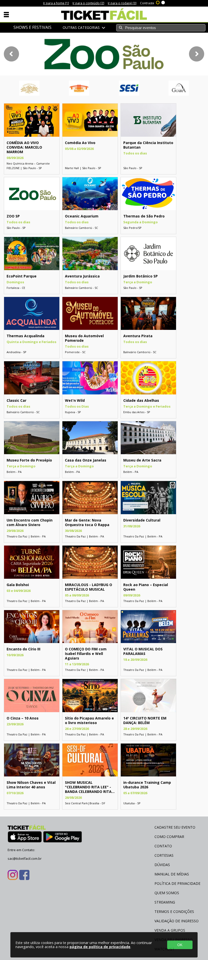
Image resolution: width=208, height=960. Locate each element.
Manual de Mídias (171, 874)
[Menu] (6, 14)
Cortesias (164, 855)
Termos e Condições (174, 911)
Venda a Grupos (169, 930)
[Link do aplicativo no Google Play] (62, 837)
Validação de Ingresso (176, 920)
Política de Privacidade (177, 883)
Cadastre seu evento (174, 827)
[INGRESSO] (31, 135)
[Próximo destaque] (196, 54)
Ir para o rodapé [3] (122, 3)
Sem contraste (163, 2)
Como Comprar (169, 836)
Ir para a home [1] (56, 3)
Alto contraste (158, 2)
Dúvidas (162, 864)
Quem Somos (166, 892)
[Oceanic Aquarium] (104, 54)
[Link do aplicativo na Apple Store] (25, 837)
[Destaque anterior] (11, 54)
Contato (163, 846)
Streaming (164, 902)
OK (179, 945)
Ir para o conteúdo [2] (88, 3)
